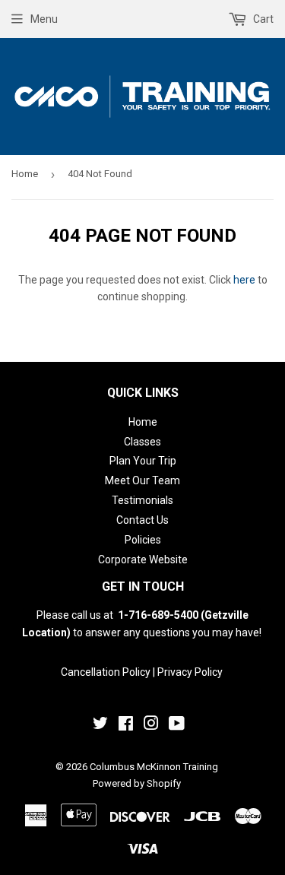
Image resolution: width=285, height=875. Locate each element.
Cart (262, 19)
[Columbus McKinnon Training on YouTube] (177, 725)
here (244, 280)
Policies (143, 540)
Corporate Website (143, 559)
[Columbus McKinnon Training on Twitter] (100, 725)
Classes (142, 442)
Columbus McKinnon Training (154, 766)
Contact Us (142, 520)
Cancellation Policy (105, 672)
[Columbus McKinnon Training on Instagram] (151, 725)
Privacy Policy (190, 672)
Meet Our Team (142, 480)
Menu (44, 19)
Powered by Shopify (137, 783)
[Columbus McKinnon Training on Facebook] (126, 725)
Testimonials (142, 500)
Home (24, 173)
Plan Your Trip (142, 461)
